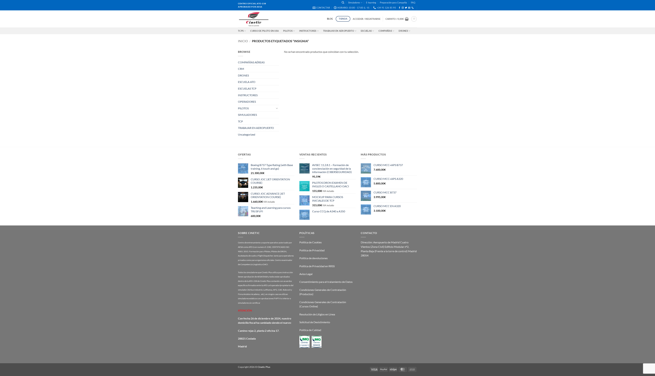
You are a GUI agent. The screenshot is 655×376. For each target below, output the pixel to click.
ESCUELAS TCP (247, 88)
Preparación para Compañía (393, 2)
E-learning (371, 2)
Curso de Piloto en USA (264, 30)
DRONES (403, 30)
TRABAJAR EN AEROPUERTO (338, 30)
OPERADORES (247, 101)
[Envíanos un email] (409, 8)
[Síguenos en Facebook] (399, 8)
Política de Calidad (310, 330)
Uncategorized (246, 134)
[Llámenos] (413, 8)
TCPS (241, 30)
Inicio (243, 41)
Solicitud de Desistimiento (314, 322)
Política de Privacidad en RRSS (317, 266)
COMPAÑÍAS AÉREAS (251, 62)
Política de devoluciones (313, 258)
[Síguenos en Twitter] (406, 8)
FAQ (413, 2)
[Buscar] (343, 2)
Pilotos (288, 30)
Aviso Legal (305, 274)
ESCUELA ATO (246, 81)
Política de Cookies (310, 242)
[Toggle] (277, 108)
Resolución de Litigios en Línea (317, 314)
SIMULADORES (247, 114)
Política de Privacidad (312, 250)
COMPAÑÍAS (385, 30)
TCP (240, 121)
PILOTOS (243, 108)
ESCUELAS (366, 30)
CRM (241, 68)
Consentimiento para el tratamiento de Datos (326, 281)
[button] (366, 18)
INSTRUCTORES (307, 30)
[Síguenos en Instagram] (403, 8)
